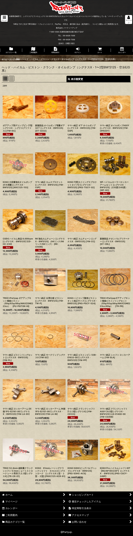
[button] (4, 18)
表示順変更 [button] (77, 79)
